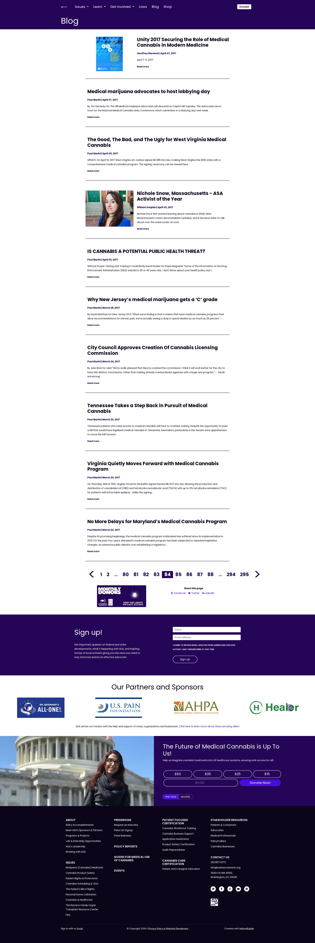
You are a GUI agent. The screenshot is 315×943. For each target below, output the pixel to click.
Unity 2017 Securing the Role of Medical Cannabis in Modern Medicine (183, 42)
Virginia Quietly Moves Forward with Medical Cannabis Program (153, 466)
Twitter (195, 593)
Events (119, 871)
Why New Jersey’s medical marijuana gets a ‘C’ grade (152, 299)
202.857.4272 (218, 862)
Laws (143, 6)
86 (189, 574)
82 (146, 574)
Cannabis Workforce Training (179, 828)
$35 (208, 774)
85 (178, 574)
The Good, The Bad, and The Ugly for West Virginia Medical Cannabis (156, 142)
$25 (238, 774)
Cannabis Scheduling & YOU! (82, 883)
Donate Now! (260, 782)
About (71, 820)
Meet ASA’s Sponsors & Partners (84, 830)
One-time (170, 796)
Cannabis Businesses (223, 846)
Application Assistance (175, 839)
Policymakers (218, 841)
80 (126, 574)
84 (167, 574)
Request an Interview (126, 825)
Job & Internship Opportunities (83, 841)
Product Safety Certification (178, 844)
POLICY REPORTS (125, 846)
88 (210, 574)
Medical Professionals (223, 835)
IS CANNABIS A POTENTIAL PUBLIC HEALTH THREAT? (146, 251)
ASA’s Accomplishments (80, 825)
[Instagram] (230, 889)
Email (80, 928)
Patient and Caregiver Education (181, 869)
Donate (244, 6)
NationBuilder (246, 928)
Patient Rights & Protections (82, 878)
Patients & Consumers (223, 825)
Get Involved (121, 6)
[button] (25, 707)
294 (231, 574)
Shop (168, 6)
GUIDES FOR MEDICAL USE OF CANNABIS (132, 858)
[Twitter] (213, 889)
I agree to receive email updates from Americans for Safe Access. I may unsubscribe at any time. (204, 647)
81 (136, 574)
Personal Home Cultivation (81, 894)
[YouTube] (238, 889)
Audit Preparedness (173, 849)
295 (244, 574)
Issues (80, 6)
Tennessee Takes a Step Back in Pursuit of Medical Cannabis (147, 408)
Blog (155, 6)
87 (200, 574)
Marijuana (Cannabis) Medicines (84, 867)
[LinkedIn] (246, 889)
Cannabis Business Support (178, 833)
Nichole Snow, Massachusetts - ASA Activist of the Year (180, 196)
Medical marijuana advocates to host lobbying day (148, 91)
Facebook (179, 593)
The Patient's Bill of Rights (80, 889)
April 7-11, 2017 (145, 60)
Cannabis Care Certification (173, 862)
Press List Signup (123, 830)
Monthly (185, 796)
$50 (178, 774)
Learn (98, 6)
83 (157, 574)
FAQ (68, 915)
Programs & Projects (77, 835)
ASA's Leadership (75, 846)
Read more (143, 66)
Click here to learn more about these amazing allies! (209, 726)
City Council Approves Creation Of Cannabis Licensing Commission (152, 350)
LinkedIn (209, 593)
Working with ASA (76, 851)
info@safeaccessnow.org (225, 867)
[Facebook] (221, 889)
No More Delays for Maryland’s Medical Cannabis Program (157, 521)
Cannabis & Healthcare (79, 899)
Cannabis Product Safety (80, 873)
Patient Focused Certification (175, 821)
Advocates (217, 830)
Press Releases (122, 835)
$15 (267, 774)
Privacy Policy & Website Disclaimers (168, 928)
